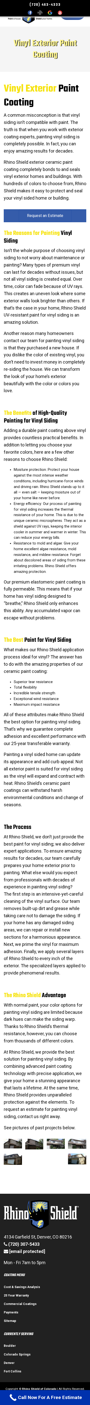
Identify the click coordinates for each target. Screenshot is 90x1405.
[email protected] (27, 1251)
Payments (11, 1312)
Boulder (10, 1346)
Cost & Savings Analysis (22, 1287)
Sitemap (10, 1321)
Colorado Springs (17, 1354)
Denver (9, 1363)
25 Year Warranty (16, 1295)
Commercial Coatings (20, 1304)
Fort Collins (12, 1371)
